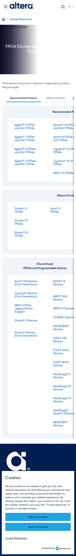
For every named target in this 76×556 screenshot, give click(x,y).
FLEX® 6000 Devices (61, 352)
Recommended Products (23, 98)
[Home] (21, 6)
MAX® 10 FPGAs (63, 173)
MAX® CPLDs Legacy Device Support (24, 308)
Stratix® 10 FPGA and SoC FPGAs (64, 126)
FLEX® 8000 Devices (61, 364)
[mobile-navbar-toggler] (5, 6)
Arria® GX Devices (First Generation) (26, 283)
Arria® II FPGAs (55, 210)
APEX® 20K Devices (60, 298)
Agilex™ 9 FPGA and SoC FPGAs (24, 126)
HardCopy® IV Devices (62, 400)
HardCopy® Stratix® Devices (63, 412)
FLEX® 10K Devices (60, 340)
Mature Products (56, 98)
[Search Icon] (63, 6)
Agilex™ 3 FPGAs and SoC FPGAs (25, 162)
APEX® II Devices (63, 308)
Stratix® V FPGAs (21, 210)
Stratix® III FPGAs (21, 234)
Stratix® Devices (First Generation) (26, 334)
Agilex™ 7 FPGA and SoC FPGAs (24, 138)
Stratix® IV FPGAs (21, 222)
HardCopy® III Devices (62, 388)
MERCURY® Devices (60, 424)
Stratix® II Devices (26, 320)
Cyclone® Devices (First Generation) (26, 295)
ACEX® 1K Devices (59, 283)
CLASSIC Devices (64, 317)
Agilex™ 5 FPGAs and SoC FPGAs (25, 150)
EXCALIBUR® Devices (61, 328)
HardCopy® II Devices (61, 376)
